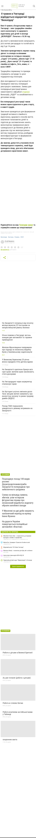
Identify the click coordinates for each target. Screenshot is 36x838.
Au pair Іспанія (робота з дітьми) (17, 678)
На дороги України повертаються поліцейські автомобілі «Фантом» (14, 524)
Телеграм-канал (26, 225)
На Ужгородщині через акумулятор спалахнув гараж (17, 382)
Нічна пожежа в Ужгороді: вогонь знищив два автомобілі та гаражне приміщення (17, 337)
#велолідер (4, 237)
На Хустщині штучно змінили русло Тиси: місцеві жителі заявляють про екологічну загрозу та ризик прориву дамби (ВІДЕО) (17, 395)
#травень (17, 237)
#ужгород (10, 237)
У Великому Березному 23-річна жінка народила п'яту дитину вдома (17, 360)
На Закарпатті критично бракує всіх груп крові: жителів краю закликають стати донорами (18, 371)
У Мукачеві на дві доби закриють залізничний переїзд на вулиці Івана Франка (18, 513)
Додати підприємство (18, 566)
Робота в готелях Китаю (13, 703)
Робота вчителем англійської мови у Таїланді (17, 713)
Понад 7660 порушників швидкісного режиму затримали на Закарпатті (17, 408)
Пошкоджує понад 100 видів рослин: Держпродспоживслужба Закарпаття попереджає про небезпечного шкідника (16, 484)
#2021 (22, 237)
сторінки (26, 92)
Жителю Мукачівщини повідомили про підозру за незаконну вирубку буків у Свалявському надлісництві (17, 349)
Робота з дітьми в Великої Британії (17, 652)
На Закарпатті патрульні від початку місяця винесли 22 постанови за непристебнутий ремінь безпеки (17, 325)
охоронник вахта (10, 739)
